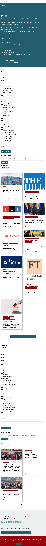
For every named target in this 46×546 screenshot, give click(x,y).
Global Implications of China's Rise (10, 117)
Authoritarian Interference (8, 90)
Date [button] (2, 77)
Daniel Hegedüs (38, 226)
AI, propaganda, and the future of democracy (11, 224)
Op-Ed (4, 186)
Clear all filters (4, 171)
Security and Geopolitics (8, 126)
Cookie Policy (27, 540)
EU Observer (5, 253)
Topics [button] (3, 84)
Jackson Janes (6, 200)
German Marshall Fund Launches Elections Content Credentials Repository (33, 456)
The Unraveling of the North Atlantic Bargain (11, 191)
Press (6, 5)
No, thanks (26, 543)
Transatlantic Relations (8, 136)
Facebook (4, 522)
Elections (5, 109)
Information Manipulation (8, 119)
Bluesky (18, 522)
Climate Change (6, 96)
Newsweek (5, 327)
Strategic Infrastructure (8, 128)
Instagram (11, 522)
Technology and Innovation (8, 132)
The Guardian (5, 296)
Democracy (5, 101)
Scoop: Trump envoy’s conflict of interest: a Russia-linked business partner (33, 248)
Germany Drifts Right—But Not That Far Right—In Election (11, 325)
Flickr (13, 522)
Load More (23, 337)
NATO (4, 124)
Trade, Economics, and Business (10, 134)
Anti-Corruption (6, 86)
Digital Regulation (6, 105)
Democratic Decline (7, 103)
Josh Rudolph (31, 253)
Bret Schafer (16, 226)
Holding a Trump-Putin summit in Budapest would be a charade (34, 221)
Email (16, 522)
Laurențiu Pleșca (14, 54)
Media (4, 122)
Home (2, 5)
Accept (19, 543)
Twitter (2, 522)
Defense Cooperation (7, 99)
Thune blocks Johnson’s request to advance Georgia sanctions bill (34, 197)
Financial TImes (28, 296)
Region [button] (3, 80)
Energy (4, 113)
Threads (20, 522)
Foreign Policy (6, 115)
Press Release (6, 462)
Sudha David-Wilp (17, 327)
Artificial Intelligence (7, 88)
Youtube (9, 522)
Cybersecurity (6, 98)
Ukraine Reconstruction (8, 140)
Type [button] (2, 354)
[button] (41, 1)
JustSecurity (5, 198)
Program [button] (3, 146)
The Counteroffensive (30, 251)
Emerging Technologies (8, 111)
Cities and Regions (7, 92)
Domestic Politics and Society (9, 107)
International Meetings (8, 121)
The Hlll (26, 200)
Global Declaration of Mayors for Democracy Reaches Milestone (11, 496)
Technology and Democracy (9, 130)
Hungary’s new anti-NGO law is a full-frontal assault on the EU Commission (11, 250)
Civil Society (5, 94)
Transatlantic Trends (7, 138)
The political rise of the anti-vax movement (33, 293)
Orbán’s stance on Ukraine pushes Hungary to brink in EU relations (11, 276)
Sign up (4, 532)
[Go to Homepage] (4, 1)
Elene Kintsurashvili (38, 200)
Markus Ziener (12, 200)
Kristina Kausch (13, 62)
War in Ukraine (6, 142)
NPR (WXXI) (5, 226)
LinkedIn (7, 522)
